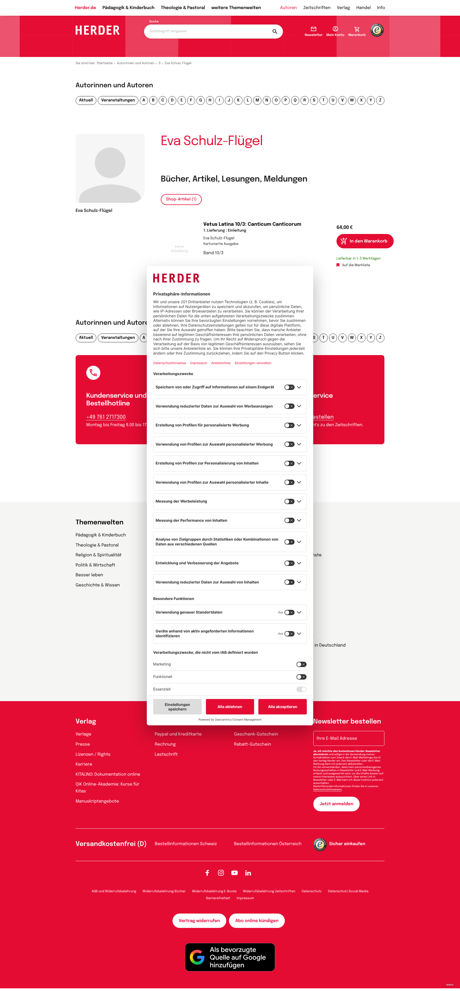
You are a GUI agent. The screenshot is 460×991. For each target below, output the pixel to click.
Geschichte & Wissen (98, 585)
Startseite (105, 63)
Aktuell (86, 100)
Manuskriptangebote (97, 801)
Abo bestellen (315, 417)
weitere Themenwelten (236, 8)
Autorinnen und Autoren (135, 63)
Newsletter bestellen (347, 721)
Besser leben (89, 575)
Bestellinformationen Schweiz (186, 844)
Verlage (83, 734)
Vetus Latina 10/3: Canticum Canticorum (252, 224)
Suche (154, 21)
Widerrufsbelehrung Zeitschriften (269, 891)
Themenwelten (100, 522)
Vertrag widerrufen (199, 921)
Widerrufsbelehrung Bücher (164, 891)
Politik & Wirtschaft (95, 565)
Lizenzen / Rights (93, 754)
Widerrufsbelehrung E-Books (214, 891)
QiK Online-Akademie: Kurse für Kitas (107, 787)
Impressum (245, 898)
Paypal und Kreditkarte (178, 734)
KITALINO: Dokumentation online (108, 774)
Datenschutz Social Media (348, 891)
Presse (83, 744)
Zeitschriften (316, 8)
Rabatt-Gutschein (252, 744)
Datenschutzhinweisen (327, 789)
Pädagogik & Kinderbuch (128, 8)
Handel (363, 8)
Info (381, 8)
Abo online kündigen (256, 921)
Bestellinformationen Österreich (268, 844)
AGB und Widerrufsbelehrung (114, 891)
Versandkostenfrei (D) (111, 844)
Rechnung (165, 744)
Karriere (84, 764)
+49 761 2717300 (106, 417)
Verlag (343, 8)
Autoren (288, 8)
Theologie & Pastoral (183, 8)
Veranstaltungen (118, 100)
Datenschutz (312, 891)
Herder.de (85, 8)
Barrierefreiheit (218, 898)
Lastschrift (166, 754)
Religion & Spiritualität (99, 555)
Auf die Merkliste (356, 265)
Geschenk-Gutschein (256, 734)
